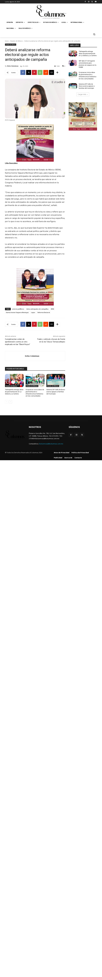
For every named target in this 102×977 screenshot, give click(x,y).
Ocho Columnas (12, 66)
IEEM (52, 309)
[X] (92, 1)
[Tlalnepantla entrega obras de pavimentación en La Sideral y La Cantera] (14, 380)
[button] (94, 34)
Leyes (33, 312)
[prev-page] (6, 401)
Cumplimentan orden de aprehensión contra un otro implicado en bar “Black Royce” (17, 341)
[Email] (51, 72)
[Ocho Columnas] (15, 356)
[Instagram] (88, 1)
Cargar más (82, 94)
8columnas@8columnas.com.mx (51, 444)
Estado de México (16, 41)
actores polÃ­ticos (18, 309)
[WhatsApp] (40, 72)
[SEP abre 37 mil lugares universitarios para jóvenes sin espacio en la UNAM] (73, 63)
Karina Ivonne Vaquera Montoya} (17, 312)
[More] (57, 72)
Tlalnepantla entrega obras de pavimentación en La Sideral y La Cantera (14, 392)
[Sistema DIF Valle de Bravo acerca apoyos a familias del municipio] (55, 380)
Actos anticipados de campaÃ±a (37, 309)
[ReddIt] (45, 72)
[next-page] (10, 401)
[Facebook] (85, 1)
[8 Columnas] (51, 12)
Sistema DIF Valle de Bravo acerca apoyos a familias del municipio (55, 392)
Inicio (7, 41)
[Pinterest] (34, 72)
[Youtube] (95, 1)
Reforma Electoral (44, 312)
